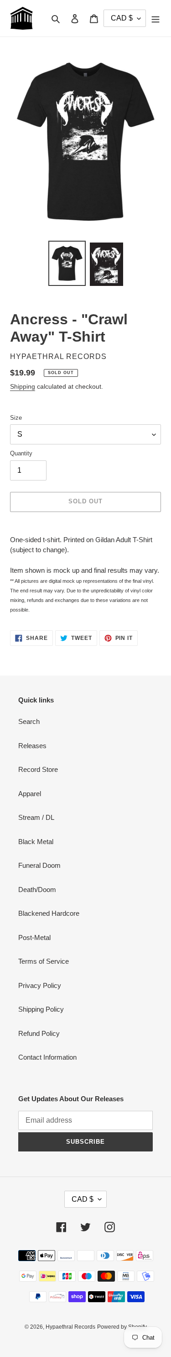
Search (29, 721)
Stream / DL (36, 817)
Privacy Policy (39, 985)
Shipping (22, 386)
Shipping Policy (41, 1009)
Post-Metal (34, 937)
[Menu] (155, 18)
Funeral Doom (39, 865)
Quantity (21, 453)
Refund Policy (39, 1033)
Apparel (29, 793)
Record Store (38, 769)
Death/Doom (37, 889)
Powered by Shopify (122, 1327)
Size (16, 417)
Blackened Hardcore (48, 913)
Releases (32, 746)
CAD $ (82, 1199)
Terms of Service (43, 961)
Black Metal (35, 841)
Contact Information (47, 1057)
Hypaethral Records (70, 1327)
